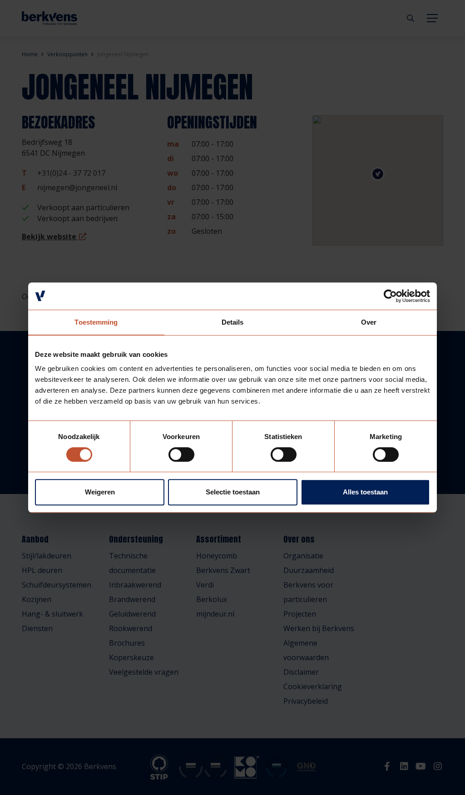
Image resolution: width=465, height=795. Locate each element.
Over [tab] (368, 322)
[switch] (181, 454)
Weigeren (100, 492)
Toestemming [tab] (96, 322)
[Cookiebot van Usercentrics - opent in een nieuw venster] (390, 296)
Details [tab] (233, 322)
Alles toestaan (365, 492)
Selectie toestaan (233, 492)
